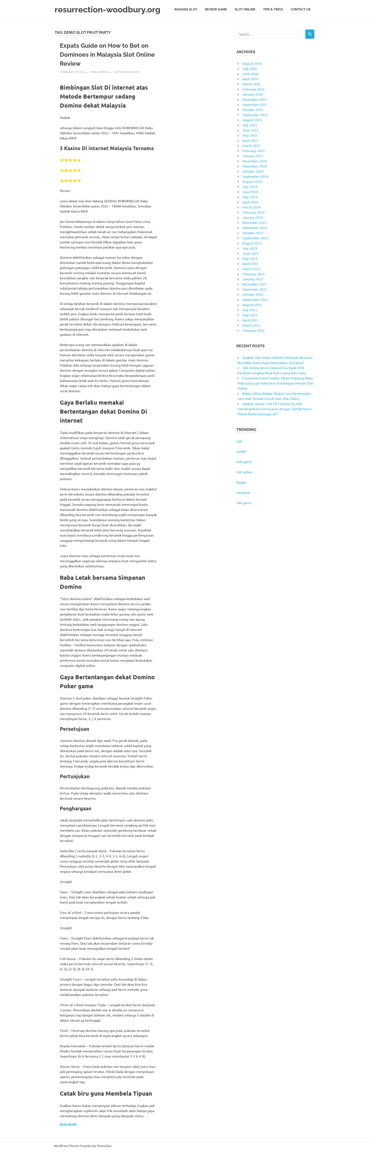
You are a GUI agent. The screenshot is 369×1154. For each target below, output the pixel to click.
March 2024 (251, 207)
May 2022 (249, 315)
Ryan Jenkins (99, 72)
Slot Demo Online (126, 72)
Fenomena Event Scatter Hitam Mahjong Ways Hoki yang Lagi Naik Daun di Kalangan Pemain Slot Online (275, 383)
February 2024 (253, 212)
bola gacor (244, 461)
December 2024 (254, 161)
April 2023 (250, 263)
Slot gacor (244, 502)
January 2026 (252, 94)
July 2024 (249, 186)
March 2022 (251, 325)
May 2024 (249, 197)
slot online (244, 472)
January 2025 (252, 156)
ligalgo (241, 482)
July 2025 (249, 125)
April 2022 (250, 320)
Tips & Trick (273, 9)
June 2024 (250, 191)
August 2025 (252, 120)
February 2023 (253, 274)
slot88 (241, 451)
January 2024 (252, 217)
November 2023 (254, 227)
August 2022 (252, 304)
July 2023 (249, 248)
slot (239, 441)
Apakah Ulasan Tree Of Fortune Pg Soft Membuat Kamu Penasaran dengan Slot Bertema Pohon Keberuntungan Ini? (274, 408)
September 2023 (255, 238)
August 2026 (252, 63)
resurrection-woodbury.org (107, 9)
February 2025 (253, 150)
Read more (68, 1124)
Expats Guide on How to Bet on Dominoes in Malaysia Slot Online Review (107, 54)
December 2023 (254, 222)
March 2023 (251, 268)
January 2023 (252, 279)
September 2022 (255, 299)
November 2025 (254, 104)
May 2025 (249, 135)
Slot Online (245, 9)
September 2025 (255, 114)
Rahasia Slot (185, 9)
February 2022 (253, 330)
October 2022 (252, 294)
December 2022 (254, 284)
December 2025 (254, 99)
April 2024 (250, 202)
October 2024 (252, 171)
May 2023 (249, 258)
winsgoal (243, 492)
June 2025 (250, 130)
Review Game (216, 9)
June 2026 (250, 73)
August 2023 (252, 243)
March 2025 (251, 145)
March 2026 (251, 84)
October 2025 (252, 109)
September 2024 (255, 176)
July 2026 (249, 68)
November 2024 (254, 166)
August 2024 (252, 181)
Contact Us (300, 9)
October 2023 (252, 233)
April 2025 (250, 140)
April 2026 (250, 79)
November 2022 (254, 289)
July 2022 (249, 310)
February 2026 (253, 89)
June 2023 (250, 253)
